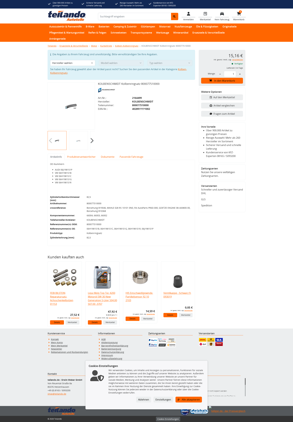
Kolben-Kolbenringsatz (126, 45)
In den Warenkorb (224, 80)
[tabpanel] (121, 202)
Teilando (52, 45)
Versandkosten (75, 318)
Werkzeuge (162, 32)
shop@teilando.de (57, 393)
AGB (103, 339)
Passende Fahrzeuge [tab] (131, 156)
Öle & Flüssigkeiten (207, 26)
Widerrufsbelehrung (111, 358)
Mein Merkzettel (59, 345)
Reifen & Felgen (97, 32)
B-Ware (90, 26)
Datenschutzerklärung (112, 352)
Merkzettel (72, 322)
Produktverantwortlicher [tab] (81, 156)
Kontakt (55, 339)
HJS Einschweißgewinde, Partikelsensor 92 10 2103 (139, 296)
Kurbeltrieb (106, 45)
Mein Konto (57, 342)
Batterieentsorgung (111, 348)
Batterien (104, 26)
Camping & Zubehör (125, 26)
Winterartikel (180, 32)
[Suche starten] (174, 16)
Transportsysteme (141, 32)
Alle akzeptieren (190, 399)
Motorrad (164, 26)
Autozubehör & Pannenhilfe (65, 26)
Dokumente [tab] (107, 156)
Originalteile (229, 26)
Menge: (211, 73)
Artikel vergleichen (224, 105)
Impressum (107, 355)
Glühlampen (148, 26)
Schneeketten (119, 32)
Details (57, 322)
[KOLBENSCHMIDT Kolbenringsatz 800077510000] (71, 106)
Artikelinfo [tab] (56, 156)
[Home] (67, 16)
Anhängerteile (57, 38)
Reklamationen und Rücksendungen (69, 352)
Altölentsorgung (109, 342)
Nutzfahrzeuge (183, 26)
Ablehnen (143, 399)
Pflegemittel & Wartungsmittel (66, 32)
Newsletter (56, 348)
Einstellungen (163, 399)
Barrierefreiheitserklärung (114, 345)
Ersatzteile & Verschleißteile (208, 32)
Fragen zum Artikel (224, 113)
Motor (94, 45)
